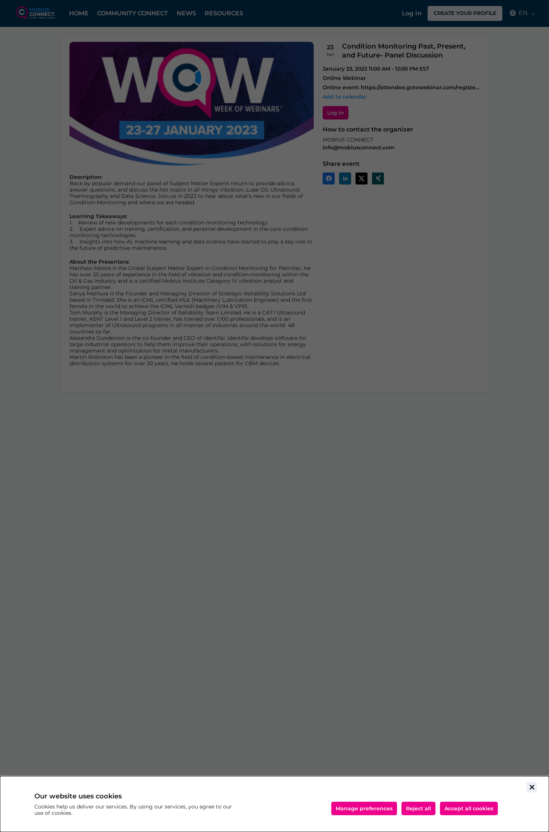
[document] (274, 804)
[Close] (532, 787)
